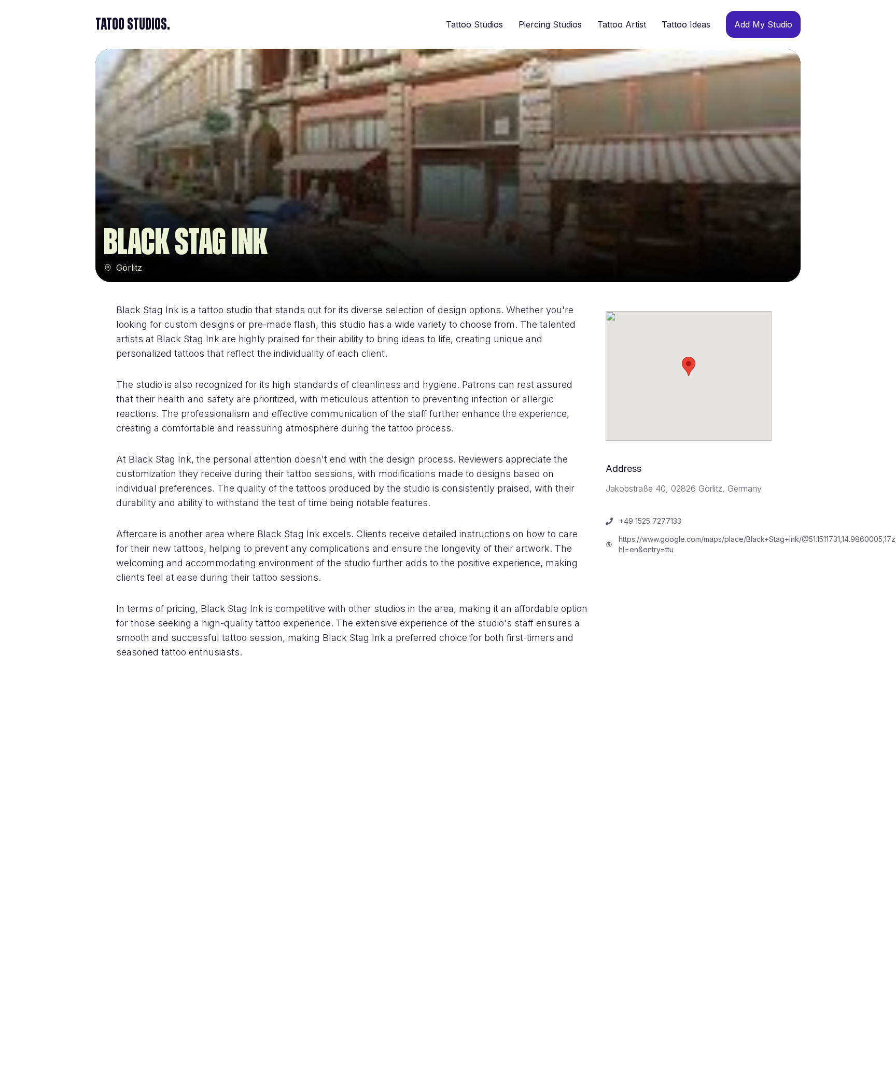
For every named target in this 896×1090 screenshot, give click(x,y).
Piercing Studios (550, 24)
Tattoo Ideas (686, 24)
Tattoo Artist (621, 24)
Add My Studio (763, 24)
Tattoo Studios (474, 24)
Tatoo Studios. (132, 24)
